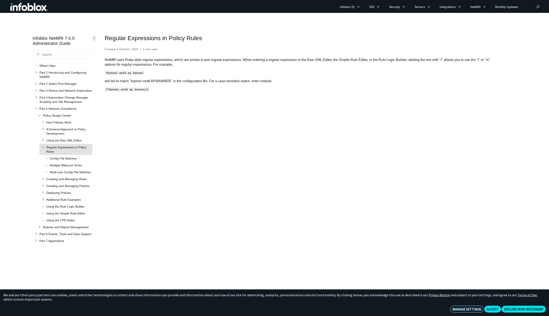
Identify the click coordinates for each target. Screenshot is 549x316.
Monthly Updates (506, 7)
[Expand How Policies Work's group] (42, 122)
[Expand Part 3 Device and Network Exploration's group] (36, 90)
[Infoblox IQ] (358, 7)
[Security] (404, 7)
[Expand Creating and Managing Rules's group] (42, 179)
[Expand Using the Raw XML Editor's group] (42, 140)
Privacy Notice (439, 295)
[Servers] (429, 7)
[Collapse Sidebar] (94, 142)
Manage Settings (466, 309)
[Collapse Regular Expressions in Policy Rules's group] (42, 147)
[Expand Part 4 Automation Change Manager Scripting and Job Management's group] (36, 97)
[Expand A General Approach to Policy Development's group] (42, 129)
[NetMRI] (484, 7)
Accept (493, 309)
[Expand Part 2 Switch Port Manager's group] (36, 83)
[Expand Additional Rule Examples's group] (42, 199)
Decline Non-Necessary (523, 309)
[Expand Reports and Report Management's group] (39, 227)
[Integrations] (459, 7)
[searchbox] (62, 54)
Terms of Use (527, 295)
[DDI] (378, 7)
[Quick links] (29, 7)
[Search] (538, 7)
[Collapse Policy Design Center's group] (39, 115)
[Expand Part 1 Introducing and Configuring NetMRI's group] (36, 72)
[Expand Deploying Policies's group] (42, 192)
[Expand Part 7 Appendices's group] (36, 240)
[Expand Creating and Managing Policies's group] (42, 185)
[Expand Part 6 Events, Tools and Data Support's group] (36, 234)
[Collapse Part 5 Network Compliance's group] (36, 108)
